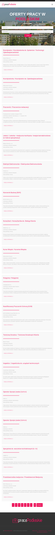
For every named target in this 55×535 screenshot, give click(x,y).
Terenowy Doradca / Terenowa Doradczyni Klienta (21, 335)
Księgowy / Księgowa (10, 278)
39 (34, 505)
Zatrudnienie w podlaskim (42, 532)
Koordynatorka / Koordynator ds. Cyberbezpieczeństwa (22, 79)
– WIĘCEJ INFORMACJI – (8, 69)
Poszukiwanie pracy (43, 530)
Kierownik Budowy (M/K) (12, 192)
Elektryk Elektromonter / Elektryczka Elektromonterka (22, 164)
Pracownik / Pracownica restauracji (16, 107)
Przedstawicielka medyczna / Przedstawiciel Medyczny (23, 477)
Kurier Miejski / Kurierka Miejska (14, 249)
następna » (39, 505)
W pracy (49, 530)
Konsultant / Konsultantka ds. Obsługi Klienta (19, 221)
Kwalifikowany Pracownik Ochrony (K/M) (17, 306)
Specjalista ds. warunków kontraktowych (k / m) (20, 449)
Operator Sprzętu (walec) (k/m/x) (15, 392)
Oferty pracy (34, 530)
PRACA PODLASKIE (8, 530)
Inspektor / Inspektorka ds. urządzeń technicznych (21, 363)
